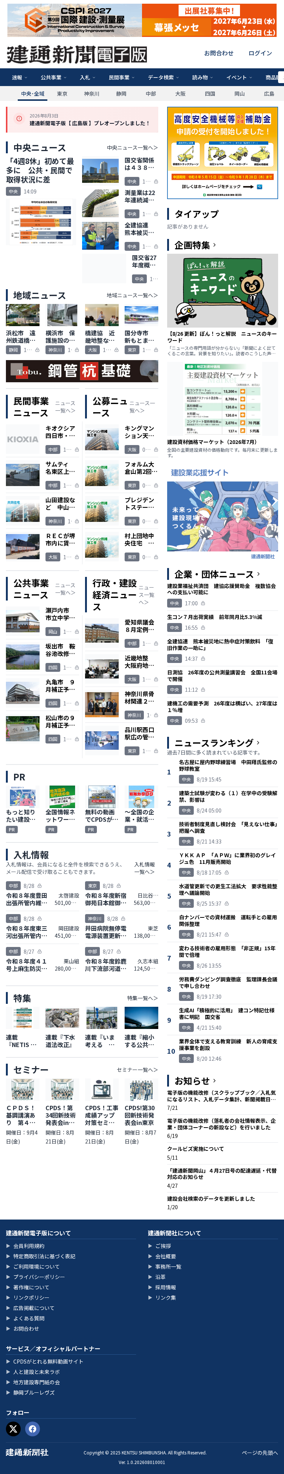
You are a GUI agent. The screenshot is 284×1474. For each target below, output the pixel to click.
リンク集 (162, 1297)
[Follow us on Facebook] (32, 1429)
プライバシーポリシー (35, 1276)
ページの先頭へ (260, 1452)
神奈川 (91, 93)
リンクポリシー (28, 1297)
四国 (210, 93)
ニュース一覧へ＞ (65, 406)
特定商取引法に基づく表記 (40, 1256)
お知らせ (192, 1081)
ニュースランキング (214, 743)
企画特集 (192, 245)
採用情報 (162, 1287)
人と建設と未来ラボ (33, 1371)
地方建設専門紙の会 (33, 1382)
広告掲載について (30, 1307)
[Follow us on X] (13, 1429)
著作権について (28, 1287)
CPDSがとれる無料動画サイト (45, 1361)
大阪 (180, 93)
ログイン (260, 52)
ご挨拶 (159, 1245)
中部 (151, 93)
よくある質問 (25, 1318)
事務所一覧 (164, 1266)
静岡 (121, 93)
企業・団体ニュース (214, 574)
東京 (62, 93)
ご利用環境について (33, 1266)
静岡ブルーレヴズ (30, 1392)
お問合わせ (219, 52)
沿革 (157, 1276)
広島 (269, 93)
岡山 (239, 93)
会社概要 (162, 1256)
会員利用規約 (25, 1245)
